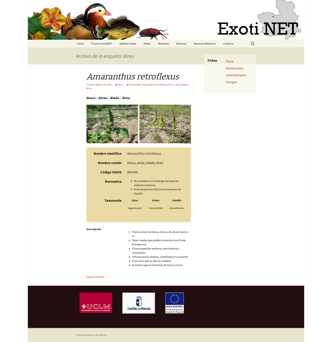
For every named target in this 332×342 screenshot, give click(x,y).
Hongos (231, 82)
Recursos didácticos (205, 43)
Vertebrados (235, 68)
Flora (120, 84)
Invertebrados (236, 75)
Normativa (163, 43)
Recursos (181, 43)
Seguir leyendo (96, 276)
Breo (88, 88)
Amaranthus (135, 84)
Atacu (171, 84)
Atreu (178, 84)
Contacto (228, 43)
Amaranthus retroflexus (155, 84)
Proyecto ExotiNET (101, 43)
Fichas (147, 43)
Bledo (185, 84)
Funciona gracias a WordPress (91, 334)
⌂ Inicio (80, 43)
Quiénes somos (127, 43)
